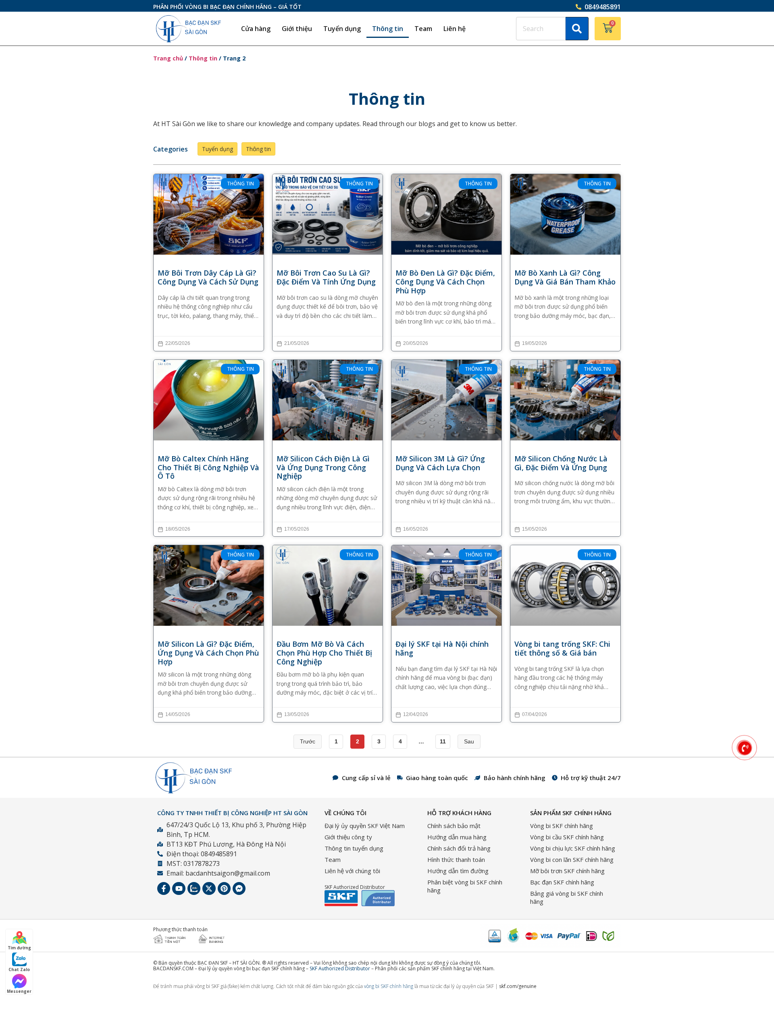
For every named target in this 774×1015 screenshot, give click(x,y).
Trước (307, 741)
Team (423, 28)
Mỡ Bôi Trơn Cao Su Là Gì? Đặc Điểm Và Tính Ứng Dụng (326, 277)
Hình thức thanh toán (456, 859)
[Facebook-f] (163, 888)
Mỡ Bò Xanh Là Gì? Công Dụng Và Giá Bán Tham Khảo (565, 277)
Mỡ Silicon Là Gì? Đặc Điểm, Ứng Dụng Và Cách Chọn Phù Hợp (208, 653)
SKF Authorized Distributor (340, 968)
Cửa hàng (255, 28)
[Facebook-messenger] (239, 888)
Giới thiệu (297, 28)
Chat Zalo (19, 969)
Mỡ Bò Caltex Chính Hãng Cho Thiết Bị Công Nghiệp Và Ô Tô (208, 468)
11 (443, 741)
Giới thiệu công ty (348, 837)
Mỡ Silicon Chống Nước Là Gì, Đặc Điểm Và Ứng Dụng (561, 463)
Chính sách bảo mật (454, 826)
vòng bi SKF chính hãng (388, 986)
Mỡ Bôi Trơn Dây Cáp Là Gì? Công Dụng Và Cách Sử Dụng (208, 277)
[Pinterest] (224, 888)
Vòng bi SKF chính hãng (561, 826)
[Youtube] (178, 888)
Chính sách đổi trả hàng (459, 848)
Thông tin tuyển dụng (354, 848)
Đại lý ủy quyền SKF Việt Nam (365, 826)
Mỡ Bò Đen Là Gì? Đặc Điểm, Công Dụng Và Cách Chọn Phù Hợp (445, 282)
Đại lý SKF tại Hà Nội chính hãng (442, 648)
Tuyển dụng (342, 28)
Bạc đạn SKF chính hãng (562, 882)
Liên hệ (454, 28)
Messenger (19, 991)
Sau (469, 741)
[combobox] (541, 28)
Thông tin (387, 28)
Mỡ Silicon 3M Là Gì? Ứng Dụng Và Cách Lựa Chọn (440, 463)
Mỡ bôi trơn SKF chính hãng (567, 871)
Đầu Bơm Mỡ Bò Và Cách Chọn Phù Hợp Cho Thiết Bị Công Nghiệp (324, 653)
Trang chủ (168, 58)
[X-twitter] (208, 888)
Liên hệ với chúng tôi (352, 871)
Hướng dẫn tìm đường (458, 871)
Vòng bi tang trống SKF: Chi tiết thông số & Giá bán (562, 648)
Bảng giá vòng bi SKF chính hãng (566, 897)
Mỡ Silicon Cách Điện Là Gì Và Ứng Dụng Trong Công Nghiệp (323, 468)
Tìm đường (19, 948)
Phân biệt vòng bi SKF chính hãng (464, 886)
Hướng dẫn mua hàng (457, 837)
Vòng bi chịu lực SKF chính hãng (572, 848)
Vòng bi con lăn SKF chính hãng (572, 859)
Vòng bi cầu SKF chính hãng (567, 837)
